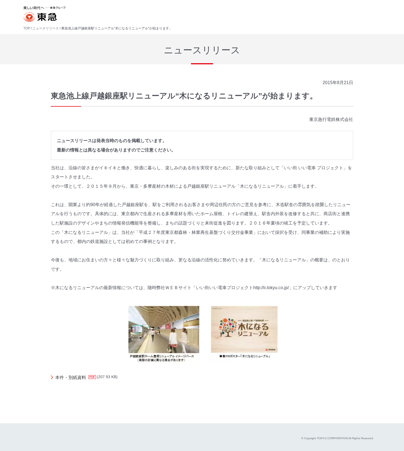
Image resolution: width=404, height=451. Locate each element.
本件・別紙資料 (70, 377)
